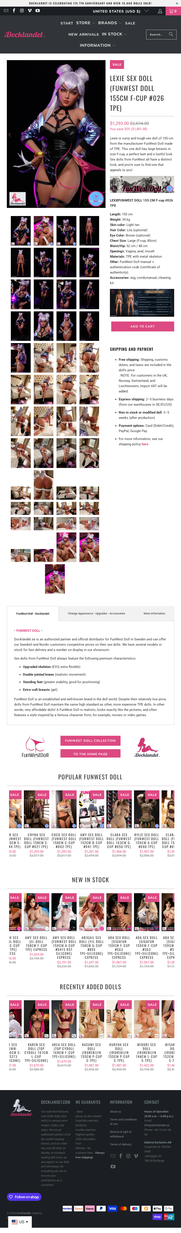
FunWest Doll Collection (90, 741)
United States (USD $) (117, 11)
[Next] (102, 134)
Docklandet (24, 1213)
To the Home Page (90, 754)
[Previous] (10, 134)
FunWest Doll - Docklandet (32, 613)
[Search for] (171, 34)
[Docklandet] (24, 34)
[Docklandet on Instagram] (21, 11)
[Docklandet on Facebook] (13, 11)
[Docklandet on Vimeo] (29, 11)
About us (115, 1111)
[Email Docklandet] (5, 11)
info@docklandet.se (157, 1125)
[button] (85, 23)
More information (154, 613)
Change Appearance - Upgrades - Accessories (96, 613)
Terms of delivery (120, 1144)
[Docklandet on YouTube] (37, 11)
